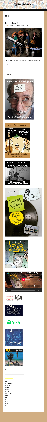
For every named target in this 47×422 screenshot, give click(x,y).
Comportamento (9, 383)
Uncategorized (8, 406)
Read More (8, 64)
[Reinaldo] (23, 4)
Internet (7, 391)
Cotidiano (7, 25)
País (6, 400)
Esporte (7, 387)
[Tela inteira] (40, 290)
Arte (6, 381)
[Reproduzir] (6, 290)
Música (7, 397)
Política (7, 402)
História (7, 389)
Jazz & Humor (8, 393)
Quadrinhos (7, 404)
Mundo (6, 395)
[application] (23, 282)
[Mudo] (38, 290)
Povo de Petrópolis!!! (11, 23)
